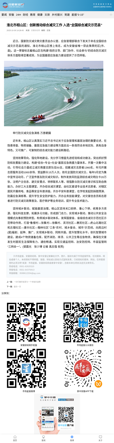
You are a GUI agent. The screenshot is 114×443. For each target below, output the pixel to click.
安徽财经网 (35, 30)
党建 (67, 14)
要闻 (4, 14)
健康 (40, 14)
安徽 (11, 14)
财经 (25, 14)
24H (18, 14)
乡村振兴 (57, 14)
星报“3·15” (78, 14)
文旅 (47, 14)
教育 (32, 14)
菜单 (110, 12)
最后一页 (17, 287)
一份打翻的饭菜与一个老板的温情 (27, 282)
